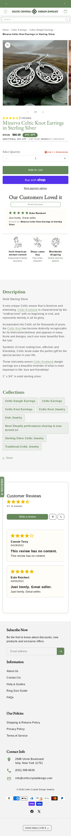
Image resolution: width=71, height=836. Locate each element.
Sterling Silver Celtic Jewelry (24, 438)
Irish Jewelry (13, 417)
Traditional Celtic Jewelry (22, 446)
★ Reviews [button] (2, 487)
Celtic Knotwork (27, 309)
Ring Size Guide (17, 690)
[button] (5, 11)
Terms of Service (17, 735)
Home (6, 30)
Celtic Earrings (19, 30)
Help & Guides (16, 684)
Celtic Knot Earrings (19, 409)
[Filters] (52, 517)
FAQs (10, 697)
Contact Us (14, 677)
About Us (12, 671)
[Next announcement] (64, 3)
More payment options (35, 188)
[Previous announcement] (6, 3)
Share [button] (9, 458)
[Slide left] (28, 112)
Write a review (27, 516)
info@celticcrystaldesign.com (33, 778)
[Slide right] (43, 112)
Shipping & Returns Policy (23, 722)
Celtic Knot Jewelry (52, 409)
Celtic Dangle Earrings (41, 30)
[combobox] (35, 19)
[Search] (66, 19)
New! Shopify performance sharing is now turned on (33, 428)
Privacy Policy (16, 729)
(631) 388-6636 (25, 770)
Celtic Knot (14, 328)
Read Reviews (35, 204)
